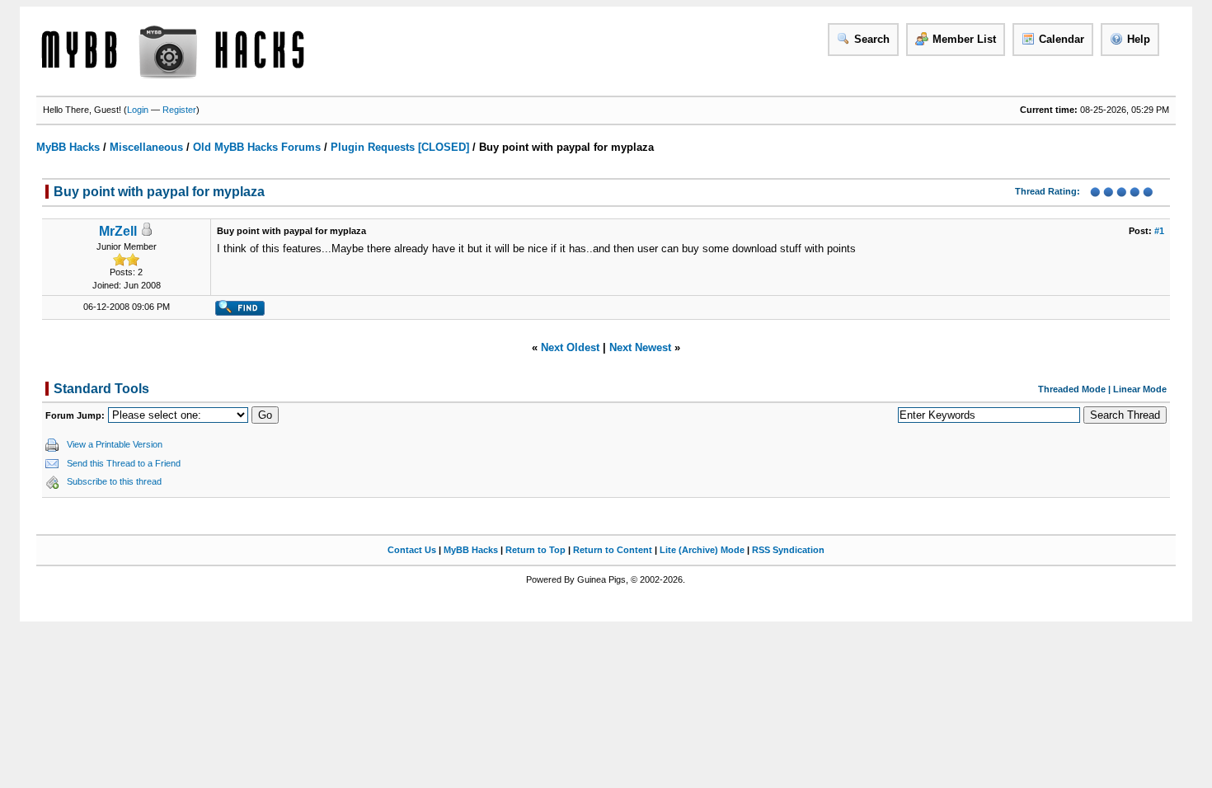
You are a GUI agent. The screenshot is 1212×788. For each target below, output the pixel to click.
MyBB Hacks (68, 147)
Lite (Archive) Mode (702, 550)
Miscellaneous (146, 147)
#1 (1159, 231)
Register (179, 110)
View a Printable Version (114, 444)
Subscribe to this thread (114, 481)
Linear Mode (1140, 389)
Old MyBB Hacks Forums (257, 147)
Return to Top (535, 550)
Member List (964, 39)
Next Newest (640, 347)
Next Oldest (570, 347)
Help (1138, 39)
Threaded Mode (1072, 389)
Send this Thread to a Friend (124, 463)
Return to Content (612, 550)
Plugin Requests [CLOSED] (400, 147)
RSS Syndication (788, 550)
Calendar (1061, 39)
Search (872, 39)
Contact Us (412, 550)
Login (137, 110)
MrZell (118, 231)
